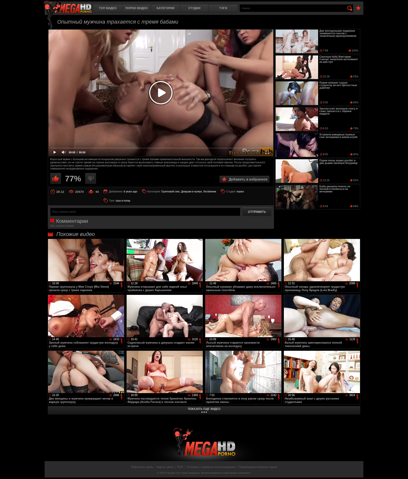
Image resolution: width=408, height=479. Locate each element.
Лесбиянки (209, 191)
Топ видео (108, 8)
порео (240, 191)
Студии (194, 8)
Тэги (223, 8)
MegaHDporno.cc (67, 7)
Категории (165, 8)
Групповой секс (170, 191)
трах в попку (122, 200)
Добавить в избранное (248, 179)
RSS (180, 467)
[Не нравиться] (90, 178)
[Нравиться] (55, 178)
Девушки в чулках (191, 191)
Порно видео (136, 8)
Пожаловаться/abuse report (258, 467)
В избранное (358, 8)
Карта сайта (165, 467)
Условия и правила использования (211, 467)
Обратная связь (142, 467)
